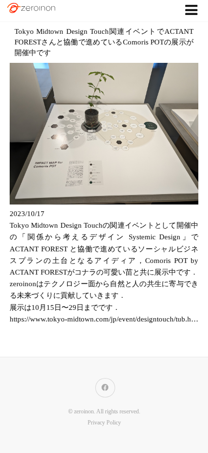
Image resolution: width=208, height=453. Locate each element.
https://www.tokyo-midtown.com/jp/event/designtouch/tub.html (105, 319)
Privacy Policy (104, 423)
